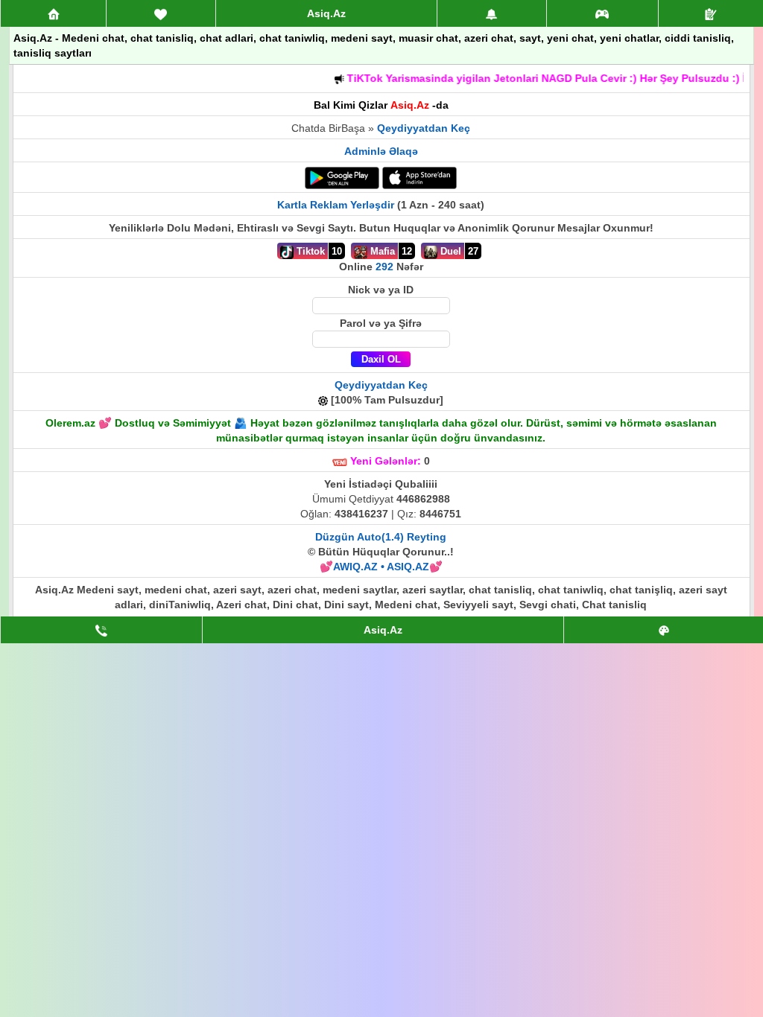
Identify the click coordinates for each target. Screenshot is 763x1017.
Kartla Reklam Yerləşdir (335, 205)
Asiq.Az (326, 13)
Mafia (381, 251)
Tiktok (309, 251)
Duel (449, 251)
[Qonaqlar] (602, 13)
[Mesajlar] (161, 13)
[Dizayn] (663, 630)
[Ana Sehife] (53, 13)
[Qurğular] (711, 13)
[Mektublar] (492, 13)
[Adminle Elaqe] (101, 630)
